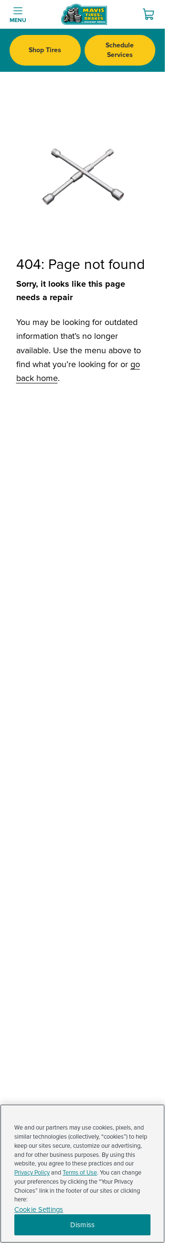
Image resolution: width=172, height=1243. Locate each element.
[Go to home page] (84, 14)
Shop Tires (45, 50)
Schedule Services (120, 50)
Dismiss (82, 1225)
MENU (18, 20)
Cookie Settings (38, 1210)
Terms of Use (80, 1172)
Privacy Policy (32, 1172)
